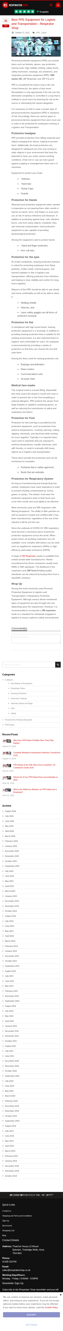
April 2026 (9, 831)
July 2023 (9, 976)
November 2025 (12, 856)
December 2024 (12, 901)
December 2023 (12, 956)
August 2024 (10, 916)
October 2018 (11, 1176)
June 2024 (9, 926)
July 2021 (9, 1051)
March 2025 (10, 891)
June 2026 (9, 821)
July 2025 (9, 871)
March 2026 (10, 836)
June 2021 (9, 1056)
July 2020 (9, 1081)
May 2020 (9, 1091)
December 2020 (12, 1061)
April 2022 (9, 1021)
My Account (7, 1226)
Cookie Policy (51, 1307)
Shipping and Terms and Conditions (17, 1216)
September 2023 (12, 966)
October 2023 (11, 961)
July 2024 (9, 921)
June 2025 (9, 876)
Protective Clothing (19, 698)
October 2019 (11, 1116)
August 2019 (10, 1126)
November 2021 (12, 1036)
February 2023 (11, 991)
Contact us (6, 1211)
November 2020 (12, 1066)
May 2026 (9, 826)
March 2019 (10, 1151)
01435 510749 (9, 1261)
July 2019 (9, 1131)
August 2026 (10, 811)
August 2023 (10, 971)
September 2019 (12, 1121)
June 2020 (9, 1086)
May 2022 (9, 1016)
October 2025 (11, 861)
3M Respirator (29, 556)
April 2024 (9, 936)
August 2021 (10, 1046)
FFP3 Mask (9, 725)
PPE (38, 33)
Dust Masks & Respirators (21, 683)
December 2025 (12, 851)
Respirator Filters (18, 688)
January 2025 (11, 896)
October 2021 (11, 1041)
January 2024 (11, 951)
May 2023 (9, 986)
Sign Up (5, 1221)
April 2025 (9, 886)
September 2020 (12, 1076)
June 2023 (9, 981)
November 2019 (12, 1111)
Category (9, 680)
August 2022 (10, 1006)
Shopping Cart (8, 1230)
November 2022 (12, 996)
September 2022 (12, 1001)
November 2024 (12, 906)
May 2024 (9, 931)
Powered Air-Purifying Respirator (18, 720)
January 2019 (11, 1161)
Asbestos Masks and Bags (22, 703)
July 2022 (9, 1011)
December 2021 (12, 1031)
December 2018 (12, 1166)
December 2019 (12, 1106)
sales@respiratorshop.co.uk (16, 1270)
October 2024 (11, 911)
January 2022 (11, 1026)
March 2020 (10, 1096)
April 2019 (9, 1146)
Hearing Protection (18, 693)
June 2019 (9, 1136)
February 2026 (11, 841)
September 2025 (12, 866)
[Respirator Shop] (15, 5)
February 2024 (11, 946)
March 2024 (10, 941)
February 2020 (11, 1101)
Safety (43, 33)
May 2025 (9, 881)
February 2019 (11, 1156)
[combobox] (31, 665)
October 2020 (11, 1071)
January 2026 (11, 846)
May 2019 (9, 1141)
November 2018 (12, 1171)
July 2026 (9, 816)
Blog (4, 1235)
